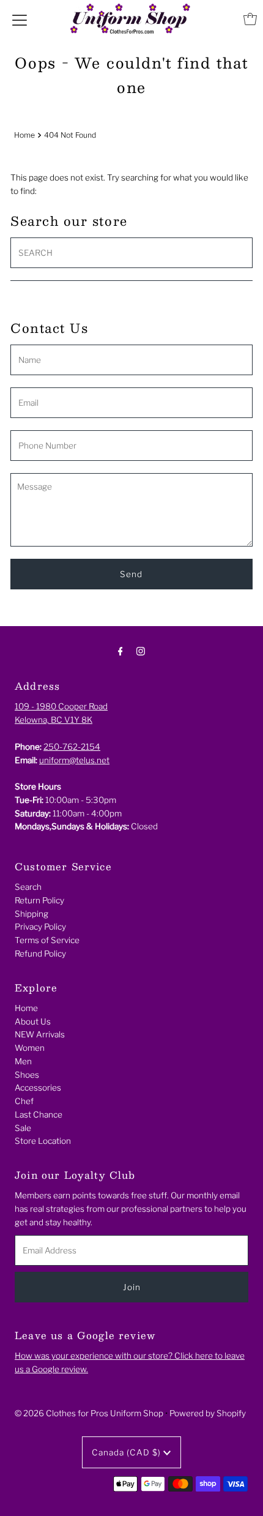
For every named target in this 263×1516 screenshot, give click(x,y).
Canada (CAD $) (127, 1452)
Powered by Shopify (207, 1413)
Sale (23, 1128)
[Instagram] (140, 651)
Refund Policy (40, 953)
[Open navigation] (19, 19)
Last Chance (38, 1114)
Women (30, 1048)
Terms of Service (47, 940)
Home (24, 135)
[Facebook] (120, 651)
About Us (33, 1021)
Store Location (43, 1141)
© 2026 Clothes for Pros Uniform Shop (89, 1413)
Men (23, 1061)
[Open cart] (250, 19)
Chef (24, 1101)
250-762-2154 (71, 747)
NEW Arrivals (40, 1034)
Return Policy (39, 900)
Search (28, 887)
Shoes (27, 1075)
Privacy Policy (40, 927)
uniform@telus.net (74, 760)
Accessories (38, 1087)
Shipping (31, 914)
